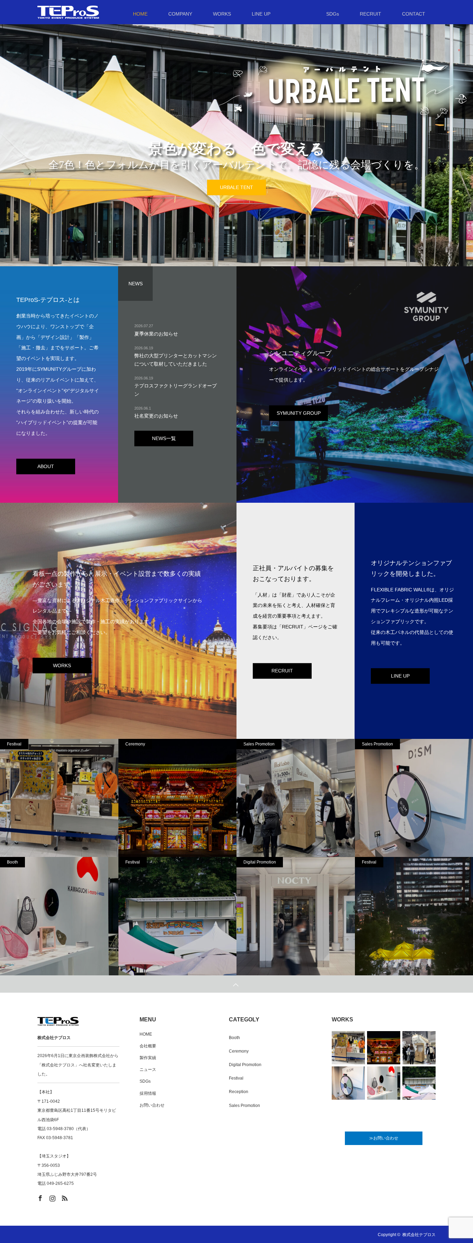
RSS (64, 1197)
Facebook (39, 1197)
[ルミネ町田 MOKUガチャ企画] (59, 798)
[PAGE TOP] (236, 984)
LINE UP (236, 187)
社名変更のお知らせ (156, 416)
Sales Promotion (259, 744)
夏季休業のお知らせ (156, 334)
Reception (238, 1091)
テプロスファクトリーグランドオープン (175, 390)
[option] (236, 157)
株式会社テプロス (419, 1234)
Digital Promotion (259, 862)
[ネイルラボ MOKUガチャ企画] (296, 798)
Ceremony (135, 744)
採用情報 (148, 1093)
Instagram (51, 1197)
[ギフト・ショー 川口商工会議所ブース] (59, 916)
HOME (146, 1034)
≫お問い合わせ (383, 1138)
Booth (12, 862)
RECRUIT (282, 670)
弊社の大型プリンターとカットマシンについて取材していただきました (175, 360)
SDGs (145, 1081)
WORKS (62, 665)
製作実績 (148, 1057)
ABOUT (45, 466)
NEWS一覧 (164, 438)
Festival (14, 744)
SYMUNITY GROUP (299, 412)
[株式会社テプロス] (98, 12)
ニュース (148, 1069)
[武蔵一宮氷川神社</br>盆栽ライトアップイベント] (177, 798)
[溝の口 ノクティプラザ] (296, 916)
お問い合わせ (152, 1105)
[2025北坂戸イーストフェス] (177, 916)
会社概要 (148, 1046)
